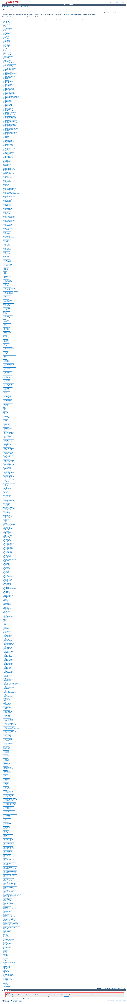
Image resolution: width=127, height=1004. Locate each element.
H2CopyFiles (6, 357)
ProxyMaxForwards (7, 675)
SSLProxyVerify (6, 899)
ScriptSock (5, 774)
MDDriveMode (6, 557)
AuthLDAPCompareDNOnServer (10, 118)
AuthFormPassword (7, 102)
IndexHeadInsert (7, 423)
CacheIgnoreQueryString (9, 192)
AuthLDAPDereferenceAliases (10, 120)
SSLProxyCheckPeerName (9, 890)
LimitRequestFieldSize (8, 476)
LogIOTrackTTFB (7, 491)
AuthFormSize (6, 106)
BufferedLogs (6, 174)
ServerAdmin (6, 779)
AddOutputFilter (7, 45)
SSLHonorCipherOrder (8, 859)
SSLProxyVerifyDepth (8, 900)
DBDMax (5, 271)
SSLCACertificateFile (8, 839)
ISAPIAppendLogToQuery (9, 433)
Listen (4, 480)
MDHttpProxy (6, 560)
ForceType (5, 349)
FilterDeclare (6, 340)
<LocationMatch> (7, 488)
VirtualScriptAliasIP (7, 979)
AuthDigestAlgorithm (8, 81)
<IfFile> (5, 411)
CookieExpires (6, 245)
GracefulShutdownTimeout (9, 355)
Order (4, 620)
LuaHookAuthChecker (8, 499)
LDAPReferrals (6, 456)
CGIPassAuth (6, 229)
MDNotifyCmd (6, 568)
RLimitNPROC (6, 760)
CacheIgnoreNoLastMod (9, 190)
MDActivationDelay (7, 537)
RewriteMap (6, 754)
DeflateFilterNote (7, 289)
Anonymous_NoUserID (8, 65)
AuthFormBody (6, 90)
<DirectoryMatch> (7, 304)
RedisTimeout (6, 716)
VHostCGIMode (7, 966)
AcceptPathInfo (6, 22)
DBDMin (5, 272)
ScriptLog (5, 770)
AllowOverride (6, 58)
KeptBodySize (6, 443)
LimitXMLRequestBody (8, 479)
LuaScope (5, 521)
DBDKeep (5, 269)
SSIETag (5, 831)
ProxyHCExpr (6, 652)
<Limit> (5, 469)
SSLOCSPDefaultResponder (9, 862)
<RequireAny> (6, 747)
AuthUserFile (6, 150)
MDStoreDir (6, 591)
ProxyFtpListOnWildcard (8, 651)
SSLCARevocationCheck (9, 844)
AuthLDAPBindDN (7, 113)
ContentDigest (6, 243)
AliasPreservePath (7, 52)
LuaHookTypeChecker (8, 509)
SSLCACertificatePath (8, 840)
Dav (4, 257)
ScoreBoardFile (6, 763)
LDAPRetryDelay (7, 459)
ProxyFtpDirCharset (7, 648)
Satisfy (4, 762)
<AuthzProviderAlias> (8, 157)
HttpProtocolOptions (8, 403)
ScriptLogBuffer (6, 771)
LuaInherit (5, 511)
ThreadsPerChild (7, 946)
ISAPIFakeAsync (7, 436)
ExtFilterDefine (6, 331)
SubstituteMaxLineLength (9, 940)
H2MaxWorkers (6, 368)
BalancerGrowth (7, 160)
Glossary (120, 2)
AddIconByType (7, 40)
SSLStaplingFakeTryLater (9, 918)
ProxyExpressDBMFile (8, 641)
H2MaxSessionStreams (8, 365)
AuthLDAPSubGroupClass (9, 133)
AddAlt (4, 26)
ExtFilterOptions (7, 332)
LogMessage (6, 493)
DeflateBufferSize (7, 287)
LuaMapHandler (7, 513)
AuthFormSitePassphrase (9, 105)
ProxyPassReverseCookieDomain (11, 683)
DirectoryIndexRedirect (8, 303)
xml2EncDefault (7, 984)
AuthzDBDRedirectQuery (9, 154)
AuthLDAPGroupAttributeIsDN (10, 122)
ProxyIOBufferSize (7, 672)
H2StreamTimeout (7, 384)
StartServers (6, 934)
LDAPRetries (6, 457)
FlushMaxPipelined (7, 345)
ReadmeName (6, 706)
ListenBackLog (6, 481)
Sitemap (124, 2)
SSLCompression (7, 854)
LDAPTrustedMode (7, 467)
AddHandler (6, 36)
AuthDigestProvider (7, 85)
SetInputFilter (6, 826)
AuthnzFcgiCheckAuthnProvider (10, 146)
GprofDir (5, 353)
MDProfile (5, 575)
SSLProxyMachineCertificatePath (11, 896)
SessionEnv (6, 811)
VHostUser (5, 972)
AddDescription (6, 33)
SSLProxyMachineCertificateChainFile (12, 894)
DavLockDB (6, 263)
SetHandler (5, 824)
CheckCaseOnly (7, 239)
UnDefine (5, 955)
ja (116, 12)
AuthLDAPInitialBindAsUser (9, 124)
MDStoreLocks (6, 592)
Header (5, 392)
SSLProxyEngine (7, 892)
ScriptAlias (5, 766)
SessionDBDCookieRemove (9, 803)
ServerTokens (6, 788)
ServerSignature (7, 787)
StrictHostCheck (7, 936)
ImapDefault (6, 417)
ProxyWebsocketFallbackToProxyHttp (12, 702)
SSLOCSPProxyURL (8, 867)
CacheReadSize (7, 209)
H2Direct (5, 359)
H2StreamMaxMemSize (8, 383)
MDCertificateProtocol (8, 549)
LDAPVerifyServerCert (8, 468)
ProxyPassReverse (7, 682)
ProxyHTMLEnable (7, 660)
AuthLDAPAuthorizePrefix (9, 110)
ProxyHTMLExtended (8, 663)
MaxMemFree (6, 527)
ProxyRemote (6, 688)
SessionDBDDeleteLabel (9, 804)
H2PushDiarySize (7, 377)
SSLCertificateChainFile (8, 848)
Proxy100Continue (7, 633)
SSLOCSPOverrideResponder (10, 866)
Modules (107, 2)
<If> (4, 407)
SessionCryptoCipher (8, 795)
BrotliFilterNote (6, 170)
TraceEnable (6, 950)
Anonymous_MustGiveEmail (9, 64)
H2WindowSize (6, 391)
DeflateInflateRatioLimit (8, 293)
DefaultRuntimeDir (7, 281)
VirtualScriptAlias (7, 978)
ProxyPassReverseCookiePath (10, 684)
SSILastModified (7, 832)
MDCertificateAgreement (9, 541)
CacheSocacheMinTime (8, 217)
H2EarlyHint (6, 360)
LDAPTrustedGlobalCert (8, 465)
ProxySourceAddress (8, 696)
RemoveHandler (7, 735)
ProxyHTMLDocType (8, 659)
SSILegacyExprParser (8, 834)
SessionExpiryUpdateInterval (10, 814)
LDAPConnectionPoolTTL (9, 448)
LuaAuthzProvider (7, 495)
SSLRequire (6, 904)
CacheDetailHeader (7, 179)
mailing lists (66, 996)
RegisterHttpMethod (8, 720)
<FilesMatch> (6, 337)
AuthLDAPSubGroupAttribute (10, 132)
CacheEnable (6, 184)
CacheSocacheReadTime (9, 220)
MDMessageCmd (7, 565)
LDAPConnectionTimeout (9, 449)
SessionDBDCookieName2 (9, 802)
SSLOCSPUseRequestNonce (10, 874)
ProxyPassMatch (7, 680)
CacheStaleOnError (7, 221)
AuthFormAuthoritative (8, 89)
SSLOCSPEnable (7, 863)
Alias (4, 49)
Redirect (5, 708)
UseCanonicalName (7, 960)
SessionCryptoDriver (8, 796)
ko (119, 12)
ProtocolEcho (6, 628)
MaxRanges (6, 531)
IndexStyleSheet (7, 429)
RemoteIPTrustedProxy (8, 730)
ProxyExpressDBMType (8, 643)
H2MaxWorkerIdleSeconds (9, 367)
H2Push (5, 376)
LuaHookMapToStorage (8, 505)
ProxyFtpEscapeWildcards (9, 649)
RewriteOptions (6, 755)
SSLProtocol (6, 879)
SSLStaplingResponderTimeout (10, 920)
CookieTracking (6, 253)
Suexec (5, 942)
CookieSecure (6, 251)
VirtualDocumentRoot (8, 974)
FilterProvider (6, 343)
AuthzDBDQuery (7, 153)
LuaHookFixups (7, 501)
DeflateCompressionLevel (9, 288)
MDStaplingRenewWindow (9, 589)
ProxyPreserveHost (7, 686)
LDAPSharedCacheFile (8, 460)
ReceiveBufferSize (7, 707)
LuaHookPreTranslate (8, 507)
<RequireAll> (6, 746)
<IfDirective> (6, 409)
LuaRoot (5, 520)
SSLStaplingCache (7, 915)
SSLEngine (5, 856)
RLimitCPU (5, 758)
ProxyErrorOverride (7, 640)
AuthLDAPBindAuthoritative (9, 112)
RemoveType (6, 740)
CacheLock (5, 197)
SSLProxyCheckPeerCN (8, 887)
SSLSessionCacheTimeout (9, 908)
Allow (4, 53)
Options (5, 619)
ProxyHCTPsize (7, 655)
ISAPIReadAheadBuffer (8, 439)
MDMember (6, 563)
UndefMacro (6, 956)
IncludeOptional (7, 421)
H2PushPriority (6, 379)
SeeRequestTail (7, 776)
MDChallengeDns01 (8, 552)
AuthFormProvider (7, 104)
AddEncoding (6, 34)
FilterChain (5, 339)
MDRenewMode (7, 577)
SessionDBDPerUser (8, 807)
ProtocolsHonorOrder (8, 631)
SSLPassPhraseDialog (8, 878)
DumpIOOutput (6, 311)
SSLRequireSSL (7, 906)
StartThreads (6, 935)
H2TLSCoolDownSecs (8, 385)
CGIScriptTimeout (7, 231)
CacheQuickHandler (8, 208)
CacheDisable (6, 182)
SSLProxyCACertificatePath (9, 882)
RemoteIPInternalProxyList (9, 724)
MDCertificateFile (7, 545)
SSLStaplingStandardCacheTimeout (11, 926)
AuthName (5, 137)
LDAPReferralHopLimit (8, 455)
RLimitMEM (6, 759)
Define (4, 284)
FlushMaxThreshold (7, 347)
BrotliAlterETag (6, 165)
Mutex (4, 612)
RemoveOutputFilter (8, 739)
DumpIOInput (6, 309)
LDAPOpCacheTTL (7, 453)
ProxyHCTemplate (7, 654)
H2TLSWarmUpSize (7, 387)
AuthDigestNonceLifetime (9, 84)
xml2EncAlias (6, 983)
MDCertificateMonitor (8, 548)
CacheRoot (5, 212)
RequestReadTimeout (8, 743)
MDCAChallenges (7, 540)
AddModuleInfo (6, 44)
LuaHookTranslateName (9, 508)
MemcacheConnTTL (8, 595)
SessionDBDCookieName (9, 800)
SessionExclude (7, 812)
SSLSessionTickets (7, 911)
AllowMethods (6, 57)
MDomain (5, 569)
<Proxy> (5, 632)
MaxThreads (6, 536)
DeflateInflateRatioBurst (8, 292)
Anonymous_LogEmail (8, 62)
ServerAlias (6, 780)
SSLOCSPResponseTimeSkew (10, 872)
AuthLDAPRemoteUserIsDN (9, 129)
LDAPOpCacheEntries (8, 452)
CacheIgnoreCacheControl (9, 188)
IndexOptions (6, 427)
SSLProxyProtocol (7, 898)
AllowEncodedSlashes (8, 56)
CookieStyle (6, 252)
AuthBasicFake (6, 70)
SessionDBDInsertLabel (8, 806)
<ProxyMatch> (6, 674)
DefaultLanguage (7, 280)
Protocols (5, 629)
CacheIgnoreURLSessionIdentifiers (11, 193)
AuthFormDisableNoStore (9, 92)
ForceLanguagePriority (8, 348)
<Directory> (6, 299)
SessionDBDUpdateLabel (9, 810)
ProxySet (5, 695)
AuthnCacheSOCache (8, 142)
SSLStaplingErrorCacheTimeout (10, 916)
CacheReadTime (7, 211)
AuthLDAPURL (6, 134)
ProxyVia (5, 700)
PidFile (4, 624)
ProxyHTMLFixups (7, 664)
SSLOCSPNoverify (7, 864)
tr (121, 12)
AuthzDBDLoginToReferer (9, 152)
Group (4, 356)
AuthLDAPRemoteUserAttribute (10, 128)
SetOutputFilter (6, 827)
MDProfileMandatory (8, 576)
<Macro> (5, 523)
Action (4, 25)
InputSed (5, 431)
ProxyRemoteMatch (7, 689)
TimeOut (5, 948)
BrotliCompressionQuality (9, 168)
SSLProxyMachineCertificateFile (10, 895)
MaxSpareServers (7, 533)
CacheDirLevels (7, 181)
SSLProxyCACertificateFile (9, 880)
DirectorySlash (6, 305)
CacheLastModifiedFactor (9, 196)
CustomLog (6, 256)
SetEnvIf (5, 820)
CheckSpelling (6, 240)
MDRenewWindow (7, 579)
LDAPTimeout (6, 463)
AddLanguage (6, 42)
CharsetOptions (7, 235)
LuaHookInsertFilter (7, 503)
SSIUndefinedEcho (7, 838)
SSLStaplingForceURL (8, 919)
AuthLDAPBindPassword (9, 114)
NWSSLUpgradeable (8, 617)
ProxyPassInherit (7, 678)
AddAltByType (6, 29)
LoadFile (5, 484)
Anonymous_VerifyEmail (8, 66)
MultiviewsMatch (7, 611)
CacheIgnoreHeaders (8, 189)
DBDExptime (6, 267)
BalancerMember (7, 162)
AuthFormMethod (7, 100)
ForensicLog (6, 351)
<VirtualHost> (6, 976)
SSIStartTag (6, 835)
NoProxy (5, 615)
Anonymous (6, 61)
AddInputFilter (6, 41)
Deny (4, 297)
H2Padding (5, 373)
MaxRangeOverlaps (7, 528)
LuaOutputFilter (7, 515)
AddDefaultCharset (7, 32)
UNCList (5, 954)
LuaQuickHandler (7, 519)
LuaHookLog (6, 504)
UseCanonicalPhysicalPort (9, 962)
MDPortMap (6, 572)
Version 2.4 (23, 6)
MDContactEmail (7, 556)
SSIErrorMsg (6, 830)
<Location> (5, 487)
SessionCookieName (8, 791)
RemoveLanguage (7, 738)
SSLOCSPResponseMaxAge (10, 871)
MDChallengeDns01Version (9, 553)
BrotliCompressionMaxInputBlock (11, 166)
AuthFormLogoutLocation (9, 98)
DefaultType (6, 283)
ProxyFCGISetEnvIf (7, 647)
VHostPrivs (5, 970)
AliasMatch (5, 50)
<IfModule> (5, 412)
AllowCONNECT (7, 54)
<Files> (5, 336)
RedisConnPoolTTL (7, 715)
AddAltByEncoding (7, 28)
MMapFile (5, 607)
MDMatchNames (7, 561)
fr (114, 12)
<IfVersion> (5, 415)
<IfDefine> (5, 408)
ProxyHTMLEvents (7, 661)
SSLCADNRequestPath (8, 843)
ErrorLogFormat (7, 323)
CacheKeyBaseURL (7, 194)
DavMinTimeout (7, 265)
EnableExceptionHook (8, 315)
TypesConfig (6, 952)
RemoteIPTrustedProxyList (9, 731)
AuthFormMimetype (7, 101)
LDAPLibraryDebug (7, 451)
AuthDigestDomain (7, 82)
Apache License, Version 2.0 (17, 1001)
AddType (5, 48)
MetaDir (5, 599)
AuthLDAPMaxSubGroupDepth (10, 126)
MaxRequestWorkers (8, 532)
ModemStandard (7, 608)
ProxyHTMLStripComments (9, 669)
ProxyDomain (6, 639)
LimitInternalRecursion (8, 472)
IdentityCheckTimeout (8, 405)
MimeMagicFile (6, 603)
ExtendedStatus (7, 329)
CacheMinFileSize (7, 205)
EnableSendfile (6, 317)
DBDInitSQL (6, 268)
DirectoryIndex (6, 301)
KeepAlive (5, 440)
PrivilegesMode (6, 626)
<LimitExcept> (6, 471)
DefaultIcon (6, 279)
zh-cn (124, 12)
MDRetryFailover (7, 583)
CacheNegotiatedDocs (8, 207)
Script (4, 764)
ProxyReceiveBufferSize (8, 687)
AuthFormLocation (7, 94)
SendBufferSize (6, 778)
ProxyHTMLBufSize (7, 656)
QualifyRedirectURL (7, 703)
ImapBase (5, 416)
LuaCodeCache (7, 496)
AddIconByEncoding (8, 38)
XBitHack (5, 982)
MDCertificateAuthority (8, 543)
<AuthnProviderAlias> (8, 145)
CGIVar (5, 232)
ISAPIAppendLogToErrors (9, 432)
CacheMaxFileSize (7, 202)
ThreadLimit (6, 944)
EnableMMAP (6, 316)
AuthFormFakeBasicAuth (9, 93)
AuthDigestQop (6, 86)
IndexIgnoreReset (7, 425)
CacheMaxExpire (7, 201)
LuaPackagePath (7, 517)
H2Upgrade (6, 388)
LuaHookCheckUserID (8, 500)
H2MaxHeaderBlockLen (8, 364)
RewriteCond (6, 751)
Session (5, 790)
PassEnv (5, 623)
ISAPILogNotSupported (8, 437)
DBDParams (6, 273)
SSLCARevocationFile (8, 846)
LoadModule (6, 485)
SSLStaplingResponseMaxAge (10, 922)
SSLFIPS (5, 858)
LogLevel (5, 492)
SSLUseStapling (7, 930)
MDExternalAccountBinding (9, 559)
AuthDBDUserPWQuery (8, 74)
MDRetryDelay (6, 581)
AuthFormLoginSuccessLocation (10, 97)
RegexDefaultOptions (8, 719)
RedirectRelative (7, 712)
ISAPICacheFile (7, 435)
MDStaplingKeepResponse (9, 588)
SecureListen (6, 775)
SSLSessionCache (7, 907)
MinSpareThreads (7, 605)
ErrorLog (5, 321)
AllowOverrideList (7, 60)
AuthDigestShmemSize (8, 88)
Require (5, 744)
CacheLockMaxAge (7, 199)
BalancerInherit (6, 161)
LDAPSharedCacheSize (8, 461)
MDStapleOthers (7, 585)
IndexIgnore (6, 424)
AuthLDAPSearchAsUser (9, 130)
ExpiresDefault (6, 328)
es (112, 12)
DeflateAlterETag (7, 285)
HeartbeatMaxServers (8, 397)
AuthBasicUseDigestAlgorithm (10, 73)
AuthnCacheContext (8, 138)
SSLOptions (6, 876)
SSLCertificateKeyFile (8, 851)
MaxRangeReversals (8, 529)
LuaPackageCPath (7, 516)
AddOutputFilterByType (8, 46)
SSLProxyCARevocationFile (9, 884)
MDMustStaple (6, 567)
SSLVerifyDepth (6, 932)
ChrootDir (5, 241)
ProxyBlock (5, 638)
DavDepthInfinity (7, 260)
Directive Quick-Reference (9, 16)
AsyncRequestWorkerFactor (9, 68)
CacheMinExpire (7, 204)
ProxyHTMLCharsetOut (8, 658)
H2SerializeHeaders (7, 381)
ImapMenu (5, 419)
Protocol (5, 627)
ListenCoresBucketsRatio (9, 483)
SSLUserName (6, 928)
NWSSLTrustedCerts (8, 616)
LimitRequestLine (7, 477)
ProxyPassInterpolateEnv (9, 679)
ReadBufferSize (7, 704)
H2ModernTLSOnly (7, 371)
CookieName (6, 248)
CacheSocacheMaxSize (8, 215)
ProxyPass (5, 676)
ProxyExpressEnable (8, 644)
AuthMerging (6, 136)
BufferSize (5, 176)
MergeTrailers (6, 597)
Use (4, 959)
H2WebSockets (6, 389)
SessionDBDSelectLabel (8, 808)
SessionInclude (6, 816)
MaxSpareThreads (7, 535)
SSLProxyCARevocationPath (10, 886)
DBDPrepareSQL (7, 276)
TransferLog (6, 951)
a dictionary (70, 14)
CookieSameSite (7, 249)
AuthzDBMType (6, 156)
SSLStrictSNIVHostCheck (9, 927)
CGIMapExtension (7, 228)
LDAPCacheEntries (7, 445)
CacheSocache (6, 213)
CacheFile (5, 185)
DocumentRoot (6, 307)
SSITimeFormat (7, 836)
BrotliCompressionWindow (9, 169)
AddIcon (5, 37)
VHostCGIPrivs (6, 967)
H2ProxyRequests (7, 375)
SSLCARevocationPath (8, 847)
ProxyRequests (6, 691)
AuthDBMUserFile (7, 80)
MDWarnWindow (7, 593)
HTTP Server (9, 6)
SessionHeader (6, 815)
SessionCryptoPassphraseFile (10, 799)
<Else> (4, 312)
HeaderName (6, 393)
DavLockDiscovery (7, 264)
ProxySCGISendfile (7, 694)
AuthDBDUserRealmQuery (9, 76)
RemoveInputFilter (7, 736)
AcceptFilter (6, 21)
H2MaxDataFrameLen (8, 363)
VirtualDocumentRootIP (8, 975)
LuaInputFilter (6, 512)
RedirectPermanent (7, 711)
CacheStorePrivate (7, 225)
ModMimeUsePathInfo (8, 609)
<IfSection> (5, 413)
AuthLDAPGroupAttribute (9, 121)
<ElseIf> (5, 313)
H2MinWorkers (6, 369)
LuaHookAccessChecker (9, 497)
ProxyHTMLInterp (7, 666)
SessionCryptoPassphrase (9, 798)
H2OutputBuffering (7, 372)
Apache (3, 6)
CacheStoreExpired (7, 222)
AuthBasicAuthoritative (8, 69)
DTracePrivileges (7, 308)
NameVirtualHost (7, 613)
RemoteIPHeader (7, 722)
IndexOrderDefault (7, 428)
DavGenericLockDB (7, 261)
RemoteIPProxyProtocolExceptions (11, 728)
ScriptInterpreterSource (8, 768)
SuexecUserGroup (7, 943)
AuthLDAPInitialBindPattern (9, 125)
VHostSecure (6, 971)
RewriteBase (6, 750)
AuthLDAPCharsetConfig (9, 116)
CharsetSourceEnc (7, 236)
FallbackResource (7, 333)
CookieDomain (6, 244)
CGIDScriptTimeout (7, 227)
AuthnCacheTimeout (8, 144)
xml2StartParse (6, 986)
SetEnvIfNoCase (7, 823)
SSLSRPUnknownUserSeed (9, 912)
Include (5, 420)
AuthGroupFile (6, 109)
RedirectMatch (6, 710)
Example (5, 324)
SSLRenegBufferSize (8, 903)
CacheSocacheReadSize (9, 219)
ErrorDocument (6, 320)
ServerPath (5, 784)
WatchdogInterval (7, 980)
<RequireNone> (7, 748)
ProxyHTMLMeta (7, 668)
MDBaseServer (6, 539)
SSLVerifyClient (6, 931)
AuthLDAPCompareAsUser (9, 117)
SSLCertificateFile (7, 850)
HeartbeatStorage (7, 399)
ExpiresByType (6, 327)
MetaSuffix (5, 601)
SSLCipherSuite (7, 852)
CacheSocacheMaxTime (9, 216)
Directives (112, 2)
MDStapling (6, 587)
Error (4, 319)
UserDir (5, 964)
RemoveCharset (7, 732)
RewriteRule (6, 756)
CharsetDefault (6, 233)
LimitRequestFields (7, 475)
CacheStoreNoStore (8, 224)
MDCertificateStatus (7, 551)
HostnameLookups (7, 401)
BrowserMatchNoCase (8, 173)
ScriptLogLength (7, 772)
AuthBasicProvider (7, 72)
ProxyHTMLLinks (7, 667)
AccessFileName (7, 24)
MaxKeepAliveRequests (8, 525)
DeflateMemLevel (7, 295)
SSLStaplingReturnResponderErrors (11, 924)
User (4, 963)
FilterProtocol (6, 341)
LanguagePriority (7, 444)
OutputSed (5, 621)
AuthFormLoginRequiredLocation (11, 96)
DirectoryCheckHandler (8, 300)
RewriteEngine (6, 752)
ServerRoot (6, 786)
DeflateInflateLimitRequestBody (10, 291)
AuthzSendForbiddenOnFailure (10, 159)
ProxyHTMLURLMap (8, 671)
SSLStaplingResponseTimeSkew (10, 923)
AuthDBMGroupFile (7, 77)
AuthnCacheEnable (7, 140)
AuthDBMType (6, 78)
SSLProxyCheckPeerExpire (9, 888)
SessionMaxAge (7, 818)
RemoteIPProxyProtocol (8, 727)
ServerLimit (6, 782)
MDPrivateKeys (6, 573)
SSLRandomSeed (7, 902)
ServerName (6, 783)
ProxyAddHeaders (7, 635)
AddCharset (6, 30)
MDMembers (6, 564)
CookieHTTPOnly (7, 247)
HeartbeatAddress (7, 395)
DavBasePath (6, 259)
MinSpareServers (7, 604)
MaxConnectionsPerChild (9, 524)
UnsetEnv (5, 958)
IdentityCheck (6, 404)
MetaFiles (5, 600)
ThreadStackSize (7, 947)
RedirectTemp (6, 714)
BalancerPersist (7, 164)
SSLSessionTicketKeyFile (9, 910)
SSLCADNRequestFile (8, 842)
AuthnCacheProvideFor (8, 141)
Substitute (5, 938)
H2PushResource (7, 380)
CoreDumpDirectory (7, 255)
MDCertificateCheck (7, 544)
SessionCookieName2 (8, 792)
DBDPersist (6, 275)
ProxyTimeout (6, 699)
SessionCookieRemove (8, 794)
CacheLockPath (7, 200)
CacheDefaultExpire (7, 177)
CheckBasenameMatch (8, 237)
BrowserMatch (6, 172)
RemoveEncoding (7, 734)
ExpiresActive (6, 325)
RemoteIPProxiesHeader (9, 726)
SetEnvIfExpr (6, 822)
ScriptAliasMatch (7, 767)
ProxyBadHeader (7, 636)
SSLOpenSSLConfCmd (8, 875)
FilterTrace (5, 344)
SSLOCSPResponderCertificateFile (11, 868)
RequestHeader (7, 742)
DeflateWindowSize (7, 296)
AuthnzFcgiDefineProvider (9, 148)
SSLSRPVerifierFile (7, 914)
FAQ (116, 2)
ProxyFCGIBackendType (9, 646)
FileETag (5, 335)
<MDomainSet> (6, 571)
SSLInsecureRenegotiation (9, 860)
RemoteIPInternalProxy (8, 723)
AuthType (5, 149)
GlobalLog (5, 352)
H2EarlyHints (6, 361)
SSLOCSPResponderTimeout (10, 870)
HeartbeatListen (7, 396)
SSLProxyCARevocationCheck (10, 883)
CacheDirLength (7, 180)
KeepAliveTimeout (7, 441)
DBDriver (5, 277)
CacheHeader (6, 187)
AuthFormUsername (8, 108)
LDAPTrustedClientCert (8, 464)
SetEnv (5, 819)
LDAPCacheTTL (7, 447)
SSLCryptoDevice (7, 855)
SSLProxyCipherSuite (8, 891)
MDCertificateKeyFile (8, 547)
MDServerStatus (7, 584)
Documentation (16, 6)
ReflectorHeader (7, 718)
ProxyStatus (6, 698)
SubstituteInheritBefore (8, 939)
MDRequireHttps (7, 580)
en (110, 12)
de (107, 12)
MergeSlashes (6, 596)
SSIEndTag (5, 828)
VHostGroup (6, 968)
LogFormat (5, 489)
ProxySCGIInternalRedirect (9, 692)
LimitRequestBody (7, 473)
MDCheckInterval (7, 555)
